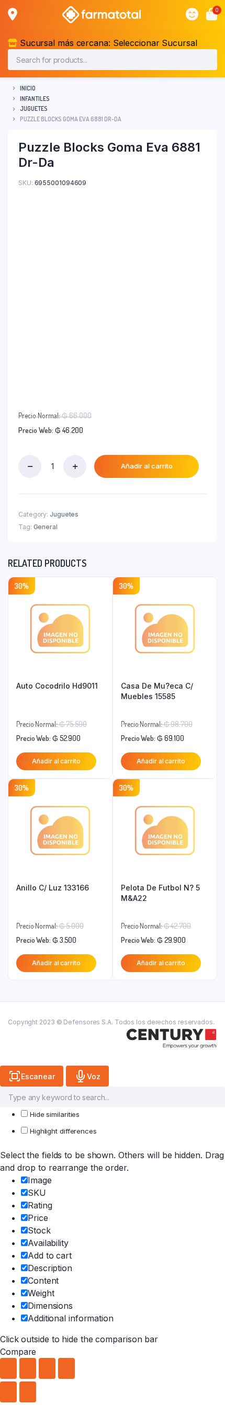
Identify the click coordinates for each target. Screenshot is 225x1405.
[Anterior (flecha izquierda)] (8, 1391)
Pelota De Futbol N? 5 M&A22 (160, 893)
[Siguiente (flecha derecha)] (27, 1391)
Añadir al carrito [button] (56, 761)
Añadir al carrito (147, 466)
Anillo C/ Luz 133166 (52, 887)
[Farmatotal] (101, 14)
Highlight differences (62, 1131)
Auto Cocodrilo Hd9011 (57, 685)
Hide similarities (54, 1114)
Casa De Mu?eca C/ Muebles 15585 (157, 691)
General (45, 527)
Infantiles (35, 98)
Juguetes (34, 108)
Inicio (28, 88)
